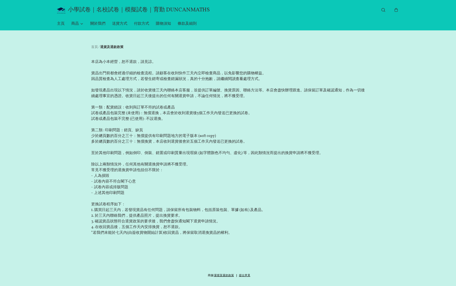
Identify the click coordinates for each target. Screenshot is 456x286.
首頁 (94, 47)
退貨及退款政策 (224, 275)
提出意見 (244, 275)
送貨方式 (119, 23)
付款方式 (141, 23)
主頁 (61, 23)
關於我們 (97, 23)
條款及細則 (187, 23)
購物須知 (163, 23)
